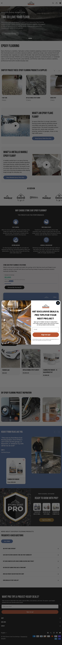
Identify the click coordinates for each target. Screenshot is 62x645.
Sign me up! (45, 335)
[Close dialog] (58, 303)
